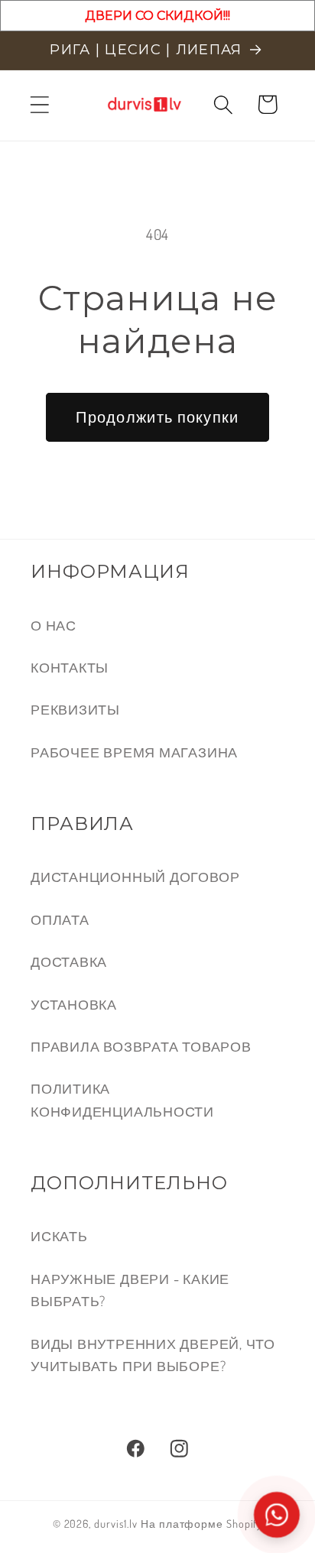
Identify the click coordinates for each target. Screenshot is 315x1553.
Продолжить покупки (157, 416)
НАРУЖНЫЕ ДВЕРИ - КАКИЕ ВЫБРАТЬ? (130, 1289)
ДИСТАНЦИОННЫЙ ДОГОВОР (135, 876)
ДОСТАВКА (69, 961)
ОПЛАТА (60, 919)
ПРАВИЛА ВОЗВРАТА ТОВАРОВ (141, 1046)
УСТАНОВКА (74, 1004)
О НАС (53, 625)
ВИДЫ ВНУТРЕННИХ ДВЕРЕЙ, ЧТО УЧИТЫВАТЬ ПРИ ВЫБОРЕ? (153, 1354)
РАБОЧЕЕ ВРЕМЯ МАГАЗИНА (134, 751)
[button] (39, 104)
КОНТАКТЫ (70, 667)
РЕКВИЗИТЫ (75, 709)
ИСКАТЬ (59, 1235)
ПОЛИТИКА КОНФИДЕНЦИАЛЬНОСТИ (122, 1099)
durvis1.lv (116, 1523)
